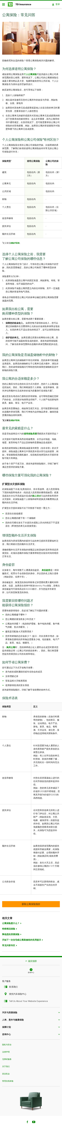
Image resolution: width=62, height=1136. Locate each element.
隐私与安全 (7, 1045)
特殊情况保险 (8, 929)
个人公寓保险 (30, 74)
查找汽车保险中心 (17, 994)
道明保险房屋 (30, 434)
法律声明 (6, 1052)
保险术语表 (15, 243)
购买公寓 (10, 647)
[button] (31, 1012)
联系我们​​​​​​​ (13, 987)
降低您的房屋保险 (10, 934)
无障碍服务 (7, 1059)
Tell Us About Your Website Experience (28, 1001)
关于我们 (6, 1066)
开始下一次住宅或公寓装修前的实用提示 (21, 940)
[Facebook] (27, 1122)
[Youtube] (33, 1122)
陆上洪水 (36, 496)
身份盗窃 (46, 570)
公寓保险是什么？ (10, 923)
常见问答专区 (8, 945)
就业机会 (6, 1074)
